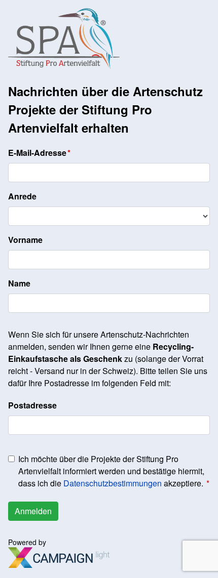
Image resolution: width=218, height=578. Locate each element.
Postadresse (32, 405)
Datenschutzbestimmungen (112, 483)
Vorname (25, 239)
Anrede (22, 196)
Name (19, 283)
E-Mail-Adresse (37, 152)
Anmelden (33, 511)
